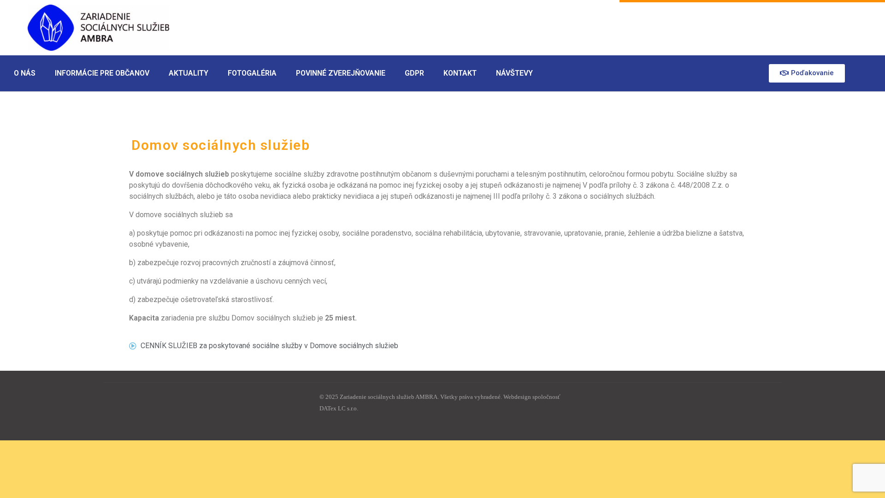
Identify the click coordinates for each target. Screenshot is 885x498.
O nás (24, 73)
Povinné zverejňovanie (340, 73)
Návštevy (514, 73)
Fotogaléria (252, 73)
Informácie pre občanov (102, 73)
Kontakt (460, 73)
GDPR (414, 73)
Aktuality (188, 73)
